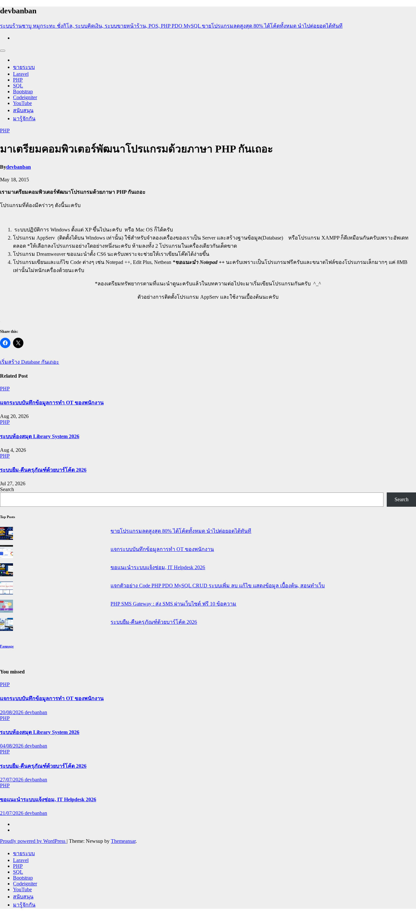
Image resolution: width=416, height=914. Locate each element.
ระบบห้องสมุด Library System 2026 (39, 436)
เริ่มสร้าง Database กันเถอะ (29, 362)
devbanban (18, 167)
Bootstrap (23, 91)
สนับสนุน (23, 110)
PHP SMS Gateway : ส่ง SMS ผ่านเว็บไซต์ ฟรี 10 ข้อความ (173, 604)
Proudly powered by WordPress (33, 841)
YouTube (22, 103)
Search (7, 489)
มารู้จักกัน (24, 118)
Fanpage (7, 646)
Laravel (21, 74)
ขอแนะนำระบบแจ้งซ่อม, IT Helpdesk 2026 (157, 567)
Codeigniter (25, 97)
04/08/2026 (12, 746)
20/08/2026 (12, 712)
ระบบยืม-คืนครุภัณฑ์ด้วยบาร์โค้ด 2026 (43, 470)
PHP (18, 80)
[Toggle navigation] (2, 51)
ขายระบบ (24, 67)
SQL (18, 85)
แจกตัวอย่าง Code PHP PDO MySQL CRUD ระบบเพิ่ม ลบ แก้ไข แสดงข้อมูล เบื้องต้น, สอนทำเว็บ (217, 585)
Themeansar (123, 841)
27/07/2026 (12, 779)
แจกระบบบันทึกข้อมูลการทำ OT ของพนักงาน (52, 402)
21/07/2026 (12, 813)
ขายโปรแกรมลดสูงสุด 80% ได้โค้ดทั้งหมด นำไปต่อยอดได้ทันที (180, 531)
